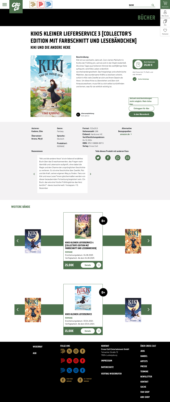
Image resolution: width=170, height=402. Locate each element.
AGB (34, 353)
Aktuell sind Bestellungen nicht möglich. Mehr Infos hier (141, 101)
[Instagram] (76, 351)
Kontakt (144, 381)
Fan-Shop (144, 391)
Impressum (106, 360)
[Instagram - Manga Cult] (76, 360)
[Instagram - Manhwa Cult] (76, 370)
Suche (143, 386)
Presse (143, 366)
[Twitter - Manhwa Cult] (69, 370)
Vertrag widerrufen (111, 373)
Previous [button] (34, 174)
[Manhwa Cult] (63, 370)
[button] (98, 157)
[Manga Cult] (63, 360)
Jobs (142, 351)
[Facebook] (82, 351)
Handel (143, 356)
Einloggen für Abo (141, 108)
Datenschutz (107, 367)
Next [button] (90, 174)
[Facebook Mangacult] (82, 360)
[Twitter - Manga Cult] (69, 360)
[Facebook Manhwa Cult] (82, 370)
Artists (144, 361)
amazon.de (125, 134)
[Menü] (4, 4)
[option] (83, 240)
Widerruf (37, 346)
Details (88, 265)
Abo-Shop (145, 397)
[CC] (63, 351)
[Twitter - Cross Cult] (69, 351)
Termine (144, 371)
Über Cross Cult (148, 345)
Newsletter (146, 376)
